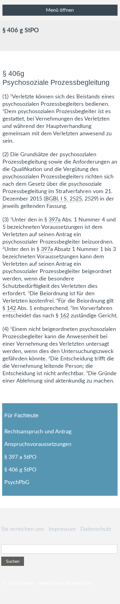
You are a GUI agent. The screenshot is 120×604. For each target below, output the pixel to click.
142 (11, 308)
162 (64, 316)
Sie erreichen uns (22, 529)
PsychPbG (16, 482)
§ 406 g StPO (20, 469)
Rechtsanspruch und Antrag (37, 431)
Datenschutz (95, 529)
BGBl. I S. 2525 (63, 199)
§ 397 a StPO (20, 457)
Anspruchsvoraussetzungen (37, 444)
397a (55, 220)
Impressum (62, 529)
